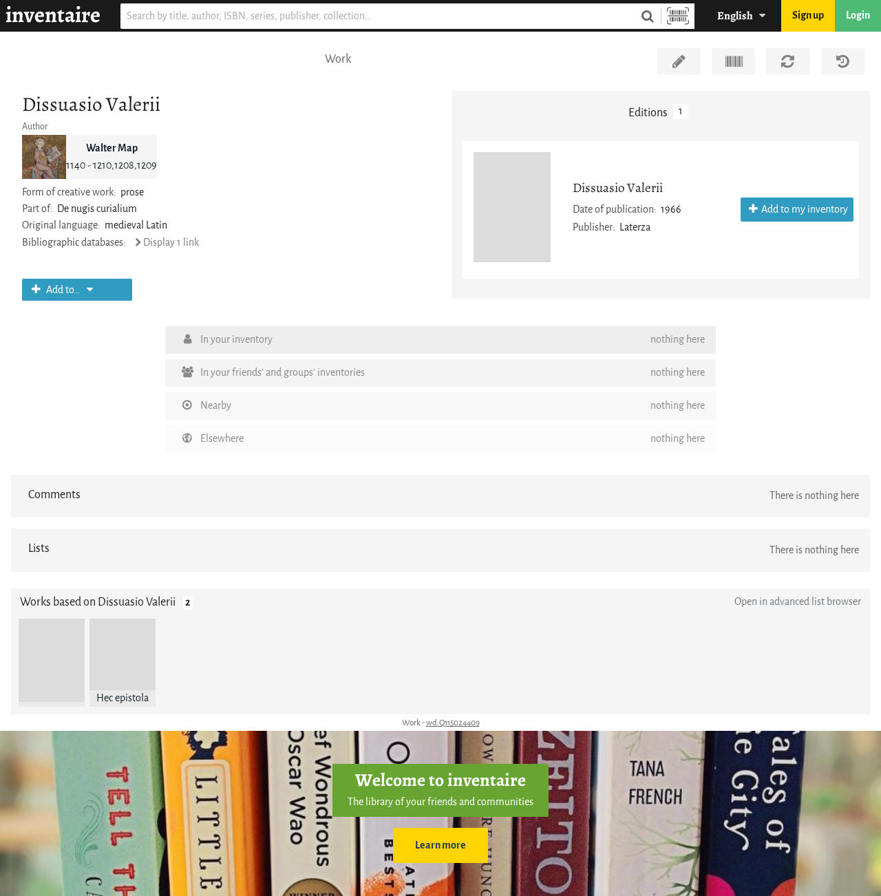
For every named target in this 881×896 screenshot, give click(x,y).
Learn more (440, 845)
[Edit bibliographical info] (679, 61)
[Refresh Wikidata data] (787, 61)
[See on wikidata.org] (733, 61)
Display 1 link (171, 242)
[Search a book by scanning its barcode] (677, 16)
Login (858, 15)
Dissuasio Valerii (618, 187)
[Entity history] (842, 61)
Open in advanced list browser (797, 601)
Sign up (808, 15)
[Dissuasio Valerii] (512, 207)
